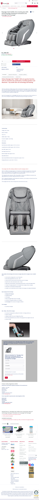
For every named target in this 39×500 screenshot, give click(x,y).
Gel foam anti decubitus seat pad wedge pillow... (19, 435)
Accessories (5, 423)
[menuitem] (20, 3)
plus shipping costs (8, 54)
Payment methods (23, 458)
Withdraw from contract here (22, 463)
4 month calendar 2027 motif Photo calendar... (31, 435)
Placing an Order (22, 445)
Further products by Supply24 (7, 416)
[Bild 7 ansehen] (21, 48)
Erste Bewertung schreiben (7, 16)
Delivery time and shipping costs (23, 449)
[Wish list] (32, 3)
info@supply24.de (7, 394)
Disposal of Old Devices (13, 74)
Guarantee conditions (23, 74)
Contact (21, 447)
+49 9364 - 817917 (4, 447)
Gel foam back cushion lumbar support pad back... (8, 435)
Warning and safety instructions (8, 77)
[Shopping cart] (37, 3)
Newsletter (21, 456)
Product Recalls (31, 447)
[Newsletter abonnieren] (36, 455)
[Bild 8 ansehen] (22, 48)
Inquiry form (18, 77)
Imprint (29, 445)
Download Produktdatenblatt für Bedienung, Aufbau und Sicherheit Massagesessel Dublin (18, 419)
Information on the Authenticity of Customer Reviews (23, 453)
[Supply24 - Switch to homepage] (5, 3)
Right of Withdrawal (31, 451)
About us (21, 443)
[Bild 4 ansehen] (17, 48)
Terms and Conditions (32, 449)
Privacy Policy (10, 375)
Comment (4, 65)
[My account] (35, 3)
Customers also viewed (14, 423)
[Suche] (26, 3)
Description (4, 74)
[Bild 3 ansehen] (16, 48)
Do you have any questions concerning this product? (11, 414)
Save (6, 377)
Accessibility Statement (24, 465)
